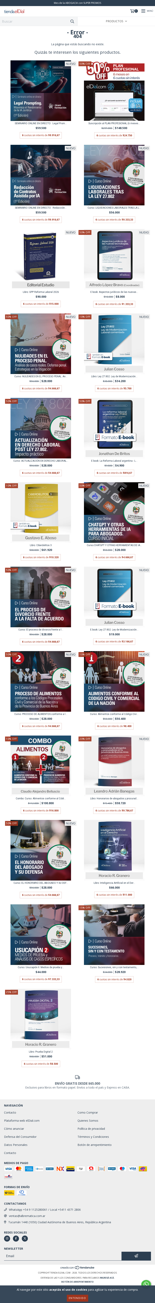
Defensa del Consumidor (20, 1137)
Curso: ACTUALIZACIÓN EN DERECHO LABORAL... (40, 460)
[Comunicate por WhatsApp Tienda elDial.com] (146, 1284)
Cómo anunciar (14, 1129)
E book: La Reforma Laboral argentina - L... (114, 460)
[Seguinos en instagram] (7, 1239)
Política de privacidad (91, 1129)
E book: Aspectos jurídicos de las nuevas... (114, 292)
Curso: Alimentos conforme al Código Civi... (114, 714)
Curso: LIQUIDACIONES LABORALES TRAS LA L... (114, 207)
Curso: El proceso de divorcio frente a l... (40, 629)
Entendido (77, 1298)
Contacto (10, 1112)
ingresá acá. (107, 1277)
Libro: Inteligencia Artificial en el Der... (114, 883)
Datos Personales (15, 1145)
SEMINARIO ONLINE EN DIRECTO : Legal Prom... (41, 123)
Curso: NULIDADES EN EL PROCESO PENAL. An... (40, 376)
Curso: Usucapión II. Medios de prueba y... (41, 967)
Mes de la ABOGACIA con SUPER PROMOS (77, 3)
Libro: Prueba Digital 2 (41, 1051)
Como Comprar (88, 1112)
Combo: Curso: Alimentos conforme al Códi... (41, 798)
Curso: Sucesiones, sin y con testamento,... (114, 967)
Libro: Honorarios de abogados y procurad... (114, 798)
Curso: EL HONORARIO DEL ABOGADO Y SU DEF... (41, 883)
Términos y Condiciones (93, 1137)
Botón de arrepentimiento (95, 1145)
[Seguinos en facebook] (16, 1239)
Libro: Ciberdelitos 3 (41, 545)
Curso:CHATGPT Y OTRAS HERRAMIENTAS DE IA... (114, 545)
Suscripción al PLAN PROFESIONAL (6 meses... (114, 123)
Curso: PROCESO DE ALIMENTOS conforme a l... (40, 714)
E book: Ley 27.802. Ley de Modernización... (114, 629)
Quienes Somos (88, 1120)
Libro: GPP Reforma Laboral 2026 (41, 292)
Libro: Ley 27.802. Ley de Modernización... (114, 376)
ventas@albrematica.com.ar (27, 1216)
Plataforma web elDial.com (22, 1120)
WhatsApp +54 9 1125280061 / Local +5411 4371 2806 (45, 1210)
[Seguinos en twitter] (25, 1239)
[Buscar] (72, 21)
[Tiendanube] (77, 1268)
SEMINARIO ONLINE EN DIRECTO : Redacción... (41, 207)
